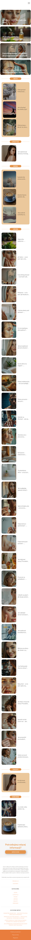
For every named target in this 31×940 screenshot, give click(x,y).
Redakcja (16, 881)
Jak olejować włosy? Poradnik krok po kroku (23, 560)
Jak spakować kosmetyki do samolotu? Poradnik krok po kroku (23, 631)
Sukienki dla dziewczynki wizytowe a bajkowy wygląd (22, 178)
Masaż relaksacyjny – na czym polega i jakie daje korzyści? (23, 382)
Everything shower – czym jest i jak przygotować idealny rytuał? (14, 54)
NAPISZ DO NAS (15, 852)
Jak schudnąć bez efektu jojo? (22, 108)
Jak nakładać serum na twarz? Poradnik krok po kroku (23, 614)
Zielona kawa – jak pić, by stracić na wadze (23, 126)
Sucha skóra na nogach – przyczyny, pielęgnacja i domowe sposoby (23, 365)
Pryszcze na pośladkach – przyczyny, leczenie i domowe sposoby (23, 578)
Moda (15, 166)
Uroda (15, 229)
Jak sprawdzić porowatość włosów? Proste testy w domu (22, 738)
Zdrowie (15, 797)
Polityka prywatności (15, 931)
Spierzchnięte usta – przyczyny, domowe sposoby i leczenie (23, 507)
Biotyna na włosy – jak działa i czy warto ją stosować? (23, 649)
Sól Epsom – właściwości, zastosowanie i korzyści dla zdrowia (22, 453)
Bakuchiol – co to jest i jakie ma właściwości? (23, 685)
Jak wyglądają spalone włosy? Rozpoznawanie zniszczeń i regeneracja (22, 489)
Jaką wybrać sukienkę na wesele (21, 213)
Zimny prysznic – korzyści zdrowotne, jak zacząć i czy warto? (23, 400)
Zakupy (15, 769)
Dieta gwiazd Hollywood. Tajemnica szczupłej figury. (22, 90)
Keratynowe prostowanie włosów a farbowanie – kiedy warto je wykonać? (22, 781)
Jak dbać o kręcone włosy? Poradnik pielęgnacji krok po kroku (23, 702)
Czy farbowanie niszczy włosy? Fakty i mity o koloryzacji (22, 667)
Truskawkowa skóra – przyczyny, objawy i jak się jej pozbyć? (23, 471)
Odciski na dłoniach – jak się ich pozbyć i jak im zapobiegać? (23, 418)
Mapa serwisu (15, 934)
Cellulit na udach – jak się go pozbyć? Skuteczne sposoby (23, 596)
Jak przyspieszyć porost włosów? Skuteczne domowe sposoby (23, 347)
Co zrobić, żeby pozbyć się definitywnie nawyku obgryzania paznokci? (22, 808)
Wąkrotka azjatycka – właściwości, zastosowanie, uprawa (12, 38)
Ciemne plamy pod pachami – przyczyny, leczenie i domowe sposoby (23, 311)
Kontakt (15, 883)
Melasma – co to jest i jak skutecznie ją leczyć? (23, 293)
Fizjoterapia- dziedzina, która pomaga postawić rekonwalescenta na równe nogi (23, 826)
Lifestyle (15, 142)
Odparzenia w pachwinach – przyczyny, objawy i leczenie (23, 525)
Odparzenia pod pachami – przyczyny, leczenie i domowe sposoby (23, 542)
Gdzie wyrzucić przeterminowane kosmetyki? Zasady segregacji (23, 756)
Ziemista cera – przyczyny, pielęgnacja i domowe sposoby (23, 436)
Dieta (15, 79)
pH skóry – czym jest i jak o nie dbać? (14, 21)
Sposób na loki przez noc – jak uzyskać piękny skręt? (22, 720)
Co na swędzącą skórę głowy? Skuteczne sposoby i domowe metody (14, 71)
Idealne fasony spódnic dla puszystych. (22, 196)
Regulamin (15, 937)
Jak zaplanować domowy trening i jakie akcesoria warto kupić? (23, 153)
